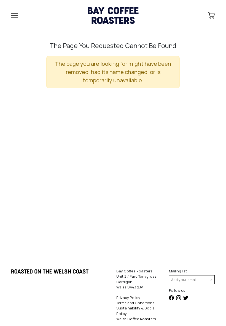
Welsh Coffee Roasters (136, 318)
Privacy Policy (128, 297)
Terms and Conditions (135, 302)
